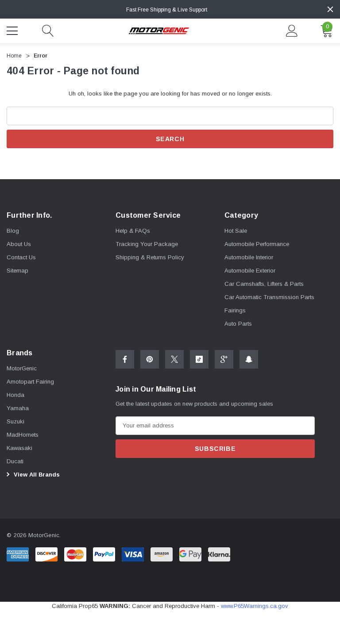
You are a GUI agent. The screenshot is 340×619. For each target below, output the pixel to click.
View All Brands (36, 474)
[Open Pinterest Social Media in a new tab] (149, 359)
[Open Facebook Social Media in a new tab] (125, 359)
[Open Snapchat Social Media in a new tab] (249, 359)
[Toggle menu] (13, 29)
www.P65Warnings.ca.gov (254, 606)
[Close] (330, 9)
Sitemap (17, 270)
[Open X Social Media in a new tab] (174, 359)
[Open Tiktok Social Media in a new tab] (199, 359)
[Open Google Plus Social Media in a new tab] (224, 359)
